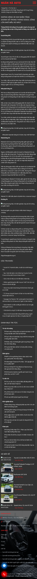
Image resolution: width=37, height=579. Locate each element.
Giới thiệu (4, 538)
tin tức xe (12, 8)
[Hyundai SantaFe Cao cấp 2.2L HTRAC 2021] (7, 488)
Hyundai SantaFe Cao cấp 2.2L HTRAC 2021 (23, 486)
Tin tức (3, 541)
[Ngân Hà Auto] (11, 3)
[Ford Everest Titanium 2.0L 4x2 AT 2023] (7, 498)
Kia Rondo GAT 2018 (20, 474)
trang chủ (4, 8)
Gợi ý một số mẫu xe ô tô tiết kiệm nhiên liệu (16, 279)
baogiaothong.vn (10, 255)
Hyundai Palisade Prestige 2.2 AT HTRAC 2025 (24, 465)
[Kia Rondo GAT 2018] (7, 477)
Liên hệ (3, 548)
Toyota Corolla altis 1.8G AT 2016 (24, 458)
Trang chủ (4, 534)
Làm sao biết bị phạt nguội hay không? (17, 397)
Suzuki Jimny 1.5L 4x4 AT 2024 (23, 505)
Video (2, 545)
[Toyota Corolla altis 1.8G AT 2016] (7, 459)
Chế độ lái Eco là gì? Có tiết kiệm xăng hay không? (18, 310)
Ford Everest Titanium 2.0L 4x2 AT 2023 (24, 496)
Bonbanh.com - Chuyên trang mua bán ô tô (18, 576)
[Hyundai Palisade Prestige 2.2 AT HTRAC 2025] (7, 467)
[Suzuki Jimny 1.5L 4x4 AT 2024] (7, 506)
